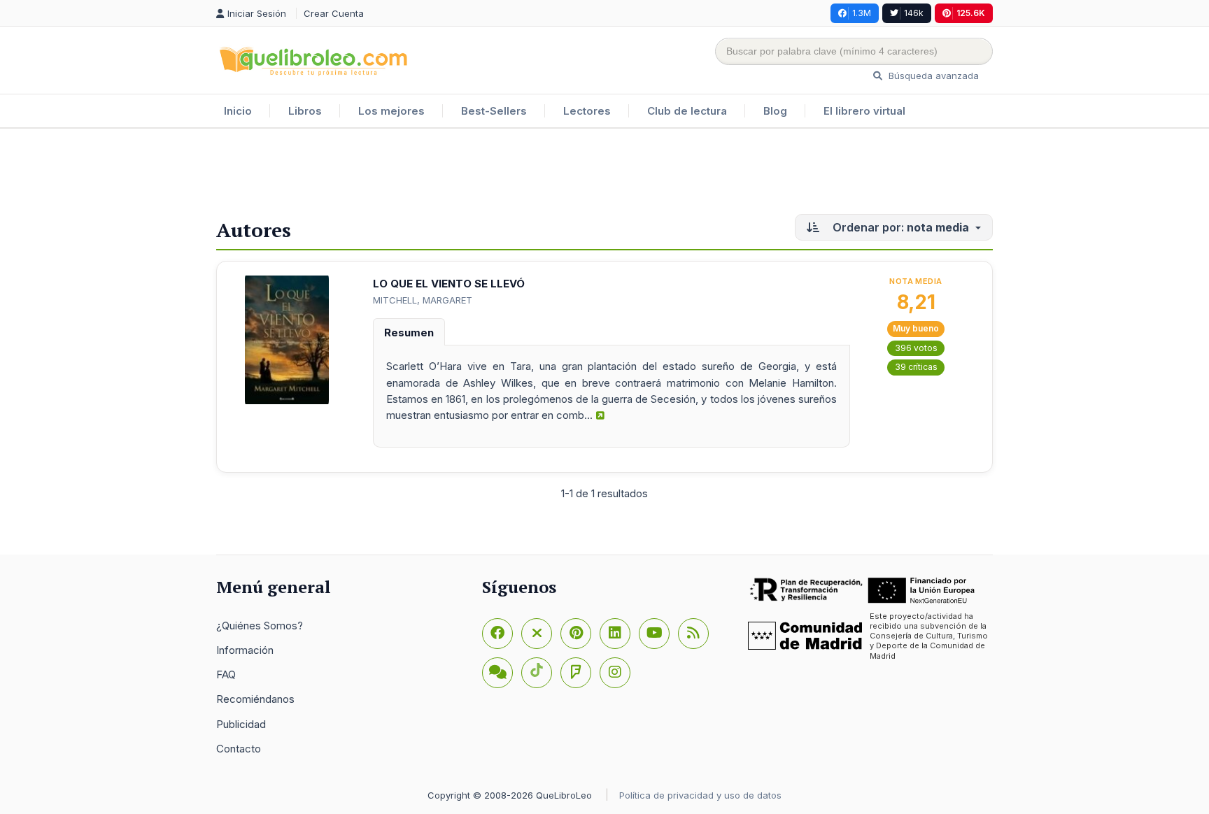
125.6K (970, 13)
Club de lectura (687, 110)
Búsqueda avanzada (932, 75)
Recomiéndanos (255, 699)
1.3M (861, 13)
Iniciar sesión (258, 13)
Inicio (238, 110)
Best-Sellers (494, 110)
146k (914, 13)
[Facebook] (497, 633)
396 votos (916, 348)
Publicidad (241, 724)
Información (245, 650)
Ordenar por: (899, 227)
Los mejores (391, 110)
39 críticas (916, 367)
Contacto (238, 748)
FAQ (226, 674)
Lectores (587, 110)
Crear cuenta (334, 13)
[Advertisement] (604, 174)
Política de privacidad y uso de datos (700, 795)
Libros (305, 110)
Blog (775, 110)
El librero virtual (864, 110)
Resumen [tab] (409, 332)
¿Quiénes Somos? (259, 625)
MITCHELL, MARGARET (422, 300)
